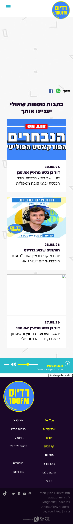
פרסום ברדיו (18, 429)
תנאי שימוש (63, 493)
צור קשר (18, 420)
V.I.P (49, 481)
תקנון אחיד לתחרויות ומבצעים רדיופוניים (55, 497)
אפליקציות (49, 429)
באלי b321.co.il (52, 511)
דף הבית (49, 446)
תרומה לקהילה (18, 446)
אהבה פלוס (49, 472)
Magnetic (49, 502)
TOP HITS (18, 472)
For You (49, 420)
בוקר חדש (49, 464)
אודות (49, 438)
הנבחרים (18, 463)
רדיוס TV (18, 438)
